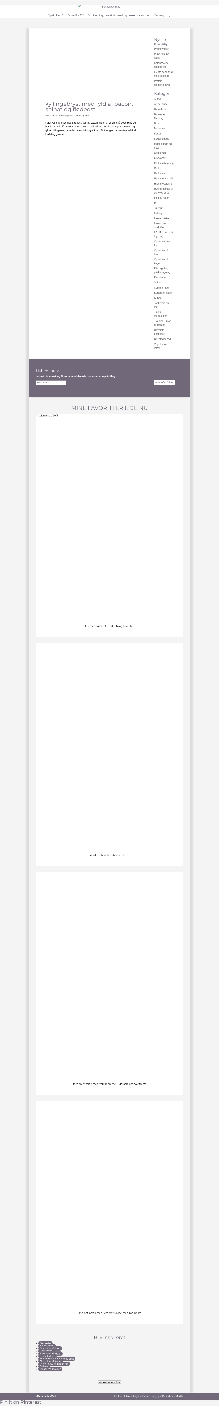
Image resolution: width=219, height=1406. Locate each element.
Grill (156, 168)
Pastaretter (160, 277)
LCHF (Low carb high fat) (54, 1364)
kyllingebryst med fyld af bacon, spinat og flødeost (89, 106)
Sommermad (161, 287)
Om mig (159, 15)
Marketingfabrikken (137, 1396)
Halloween (160, 173)
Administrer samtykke (109, 1382)
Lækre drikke (161, 218)
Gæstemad (160, 152)
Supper (158, 298)
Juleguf (158, 208)
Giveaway (159, 158)
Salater (158, 282)
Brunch (158, 123)
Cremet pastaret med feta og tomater (109, 626)
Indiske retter (161, 197)
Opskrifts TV (76, 15)
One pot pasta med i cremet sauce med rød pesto (109, 1313)
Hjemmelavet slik (164, 178)
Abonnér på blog (164, 382)
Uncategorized (162, 339)
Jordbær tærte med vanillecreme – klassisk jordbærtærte (110, 1084)
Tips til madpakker (50, 1369)
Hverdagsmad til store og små (74, 115)
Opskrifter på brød (50, 1348)
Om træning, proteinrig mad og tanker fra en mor (119, 15)
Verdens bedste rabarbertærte (109, 855)
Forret (157, 133)
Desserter (159, 128)
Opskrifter (54, 15)
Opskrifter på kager (50, 1361)
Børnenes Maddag (50, 1353)
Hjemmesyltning (163, 183)
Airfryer (158, 99)
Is (155, 203)
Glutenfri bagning (164, 163)
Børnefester (160, 109)
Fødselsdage (161, 138)
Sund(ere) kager (163, 292)
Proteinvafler (161, 49)
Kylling (158, 213)
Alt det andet (161, 104)
